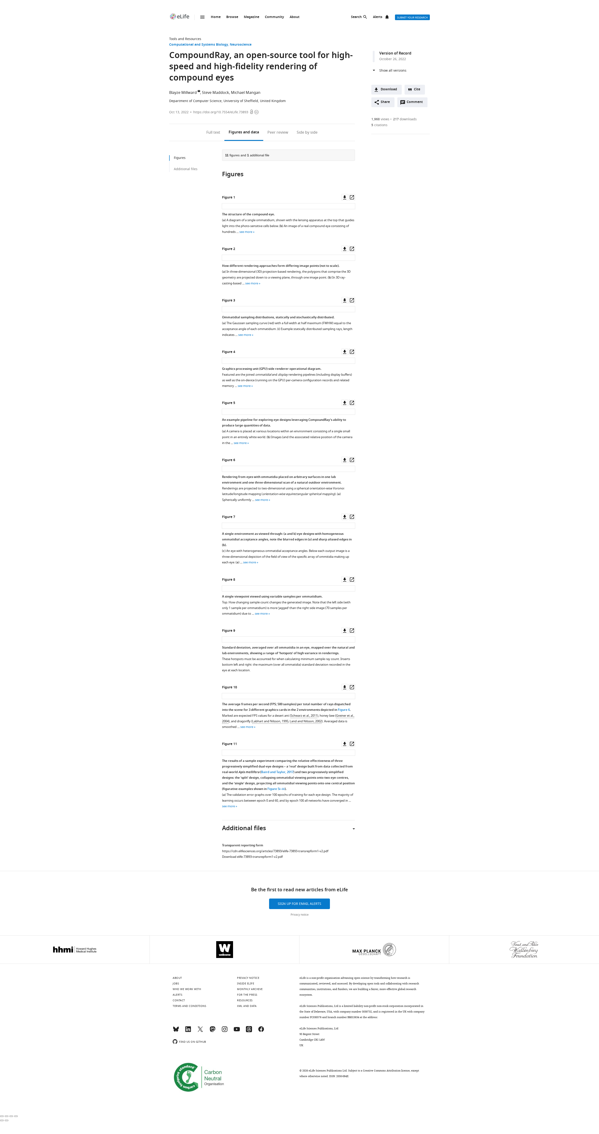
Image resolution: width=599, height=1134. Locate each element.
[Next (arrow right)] (6, 1120)
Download (389, 89)
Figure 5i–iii (276, 789)
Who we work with (187, 989)
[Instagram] (224, 1031)
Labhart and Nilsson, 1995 (270, 721)
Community (274, 17)
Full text (213, 132)
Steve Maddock (215, 92)
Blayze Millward (183, 92)
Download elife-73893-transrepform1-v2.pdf (252, 857)
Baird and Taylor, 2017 (277, 772)
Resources (245, 1000)
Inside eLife (245, 983)
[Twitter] (200, 1031)
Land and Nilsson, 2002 (306, 721)
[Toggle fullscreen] (11, 1116)
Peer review (277, 132)
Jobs (176, 983)
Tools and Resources (185, 39)
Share (385, 102)
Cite (417, 89)
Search (356, 17)
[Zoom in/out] (16, 1116)
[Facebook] (261, 1031)
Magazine (251, 17)
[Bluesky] (176, 1031)
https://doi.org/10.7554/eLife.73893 (220, 112)
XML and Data (246, 1006)
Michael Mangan (245, 92)
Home (216, 17)
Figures (244, 132)
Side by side (307, 132)
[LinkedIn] (188, 1031)
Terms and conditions (189, 1006)
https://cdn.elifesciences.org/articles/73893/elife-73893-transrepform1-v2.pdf (275, 851)
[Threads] (249, 1031)
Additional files (185, 169)
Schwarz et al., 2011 (304, 715)
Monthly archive (250, 989)
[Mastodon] (212, 1031)
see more (245, 232)
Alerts (377, 17)
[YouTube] (237, 1031)
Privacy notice (300, 915)
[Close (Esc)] (2, 1116)
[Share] (6, 1116)
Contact (179, 1000)
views (380, 119)
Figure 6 (344, 710)
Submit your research (412, 17)
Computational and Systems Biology (198, 45)
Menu (202, 17)
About (295, 17)
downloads (405, 119)
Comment (416, 103)
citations (379, 125)
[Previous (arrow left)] (2, 1120)
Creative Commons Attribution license (386, 1070)
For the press (247, 995)
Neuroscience (241, 45)
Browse (232, 17)
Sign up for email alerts (299, 903)
